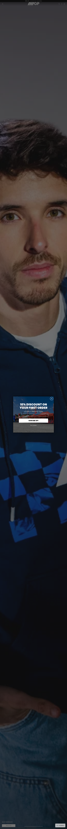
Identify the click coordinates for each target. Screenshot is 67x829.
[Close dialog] (51, 398)
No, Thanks (33, 425)
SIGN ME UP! (33, 420)
